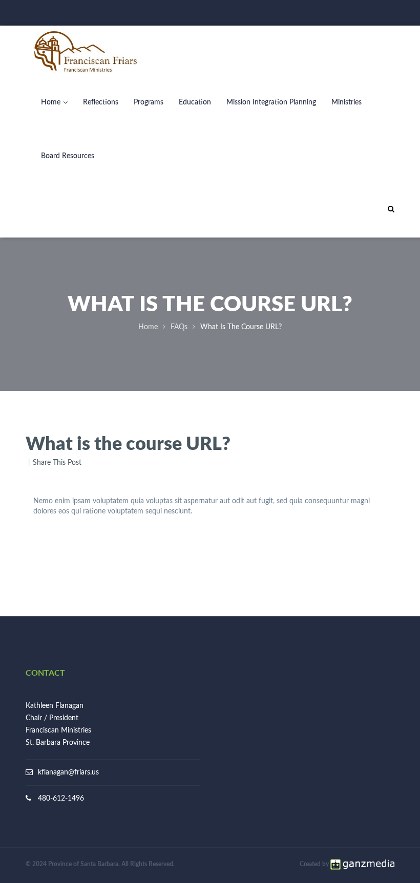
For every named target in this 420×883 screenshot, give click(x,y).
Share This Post (57, 462)
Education (195, 102)
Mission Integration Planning (271, 102)
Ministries (346, 102)
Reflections (100, 102)
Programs (148, 102)
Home (50, 102)
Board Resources (67, 156)
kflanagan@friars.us (68, 772)
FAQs (179, 327)
